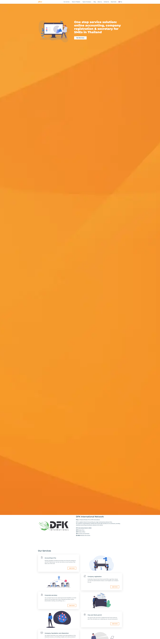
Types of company (87, 1)
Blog (95, 1)
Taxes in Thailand (76, 1)
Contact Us (106, 1)
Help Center (113, 1)
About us (100, 1)
